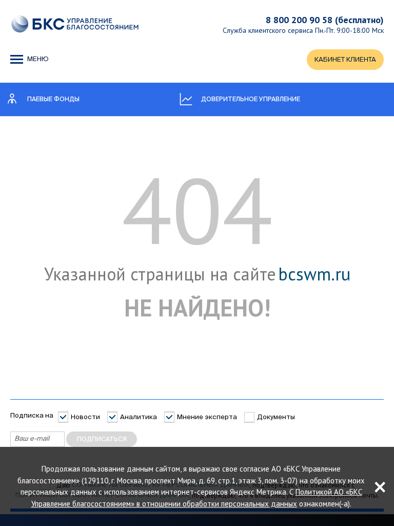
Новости (85, 417)
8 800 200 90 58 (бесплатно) (325, 20)
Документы (276, 417)
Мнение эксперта (207, 417)
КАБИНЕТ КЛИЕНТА (345, 60)
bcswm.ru (314, 274)
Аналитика (138, 417)
